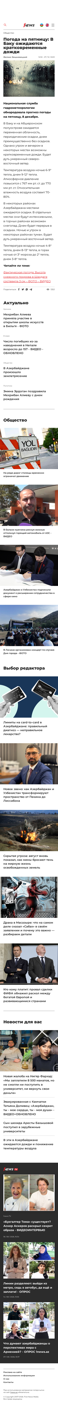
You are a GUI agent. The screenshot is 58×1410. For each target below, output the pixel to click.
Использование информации (19, 1376)
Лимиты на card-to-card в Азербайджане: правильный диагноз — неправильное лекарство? (25, 728)
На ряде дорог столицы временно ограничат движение (23, 475)
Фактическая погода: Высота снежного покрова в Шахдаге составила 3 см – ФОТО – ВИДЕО (27, 277)
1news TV (7, 1216)
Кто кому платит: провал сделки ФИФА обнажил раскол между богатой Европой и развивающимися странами (27, 995)
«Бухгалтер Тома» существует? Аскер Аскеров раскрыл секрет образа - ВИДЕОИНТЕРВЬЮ (28, 1226)
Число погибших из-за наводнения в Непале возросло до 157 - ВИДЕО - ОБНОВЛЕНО (23, 347)
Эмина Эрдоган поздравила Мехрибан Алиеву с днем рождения (24, 395)
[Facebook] (18, 289)
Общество (8, 33)
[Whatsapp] (26, 289)
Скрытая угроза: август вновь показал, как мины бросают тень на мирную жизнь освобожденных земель (28, 861)
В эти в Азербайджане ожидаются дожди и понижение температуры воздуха (28, 1144)
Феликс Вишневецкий (15, 57)
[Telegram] (30, 289)
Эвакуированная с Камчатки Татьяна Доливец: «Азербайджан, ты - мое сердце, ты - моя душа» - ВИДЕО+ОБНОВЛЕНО (28, 1108)
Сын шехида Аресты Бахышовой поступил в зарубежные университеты (28, 1127)
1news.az (14, 1392)
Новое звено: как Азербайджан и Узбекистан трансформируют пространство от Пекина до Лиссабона (28, 794)
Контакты (8, 1382)
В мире (6, 336)
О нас (6, 1379)
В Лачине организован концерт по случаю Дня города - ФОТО (28, 652)
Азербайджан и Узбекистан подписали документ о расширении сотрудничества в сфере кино (29, 593)
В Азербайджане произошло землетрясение (16, 372)
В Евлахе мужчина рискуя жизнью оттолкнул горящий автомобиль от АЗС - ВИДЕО (27, 533)
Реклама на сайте (12, 1372)
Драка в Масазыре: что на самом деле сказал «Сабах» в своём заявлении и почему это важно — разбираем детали (28, 928)
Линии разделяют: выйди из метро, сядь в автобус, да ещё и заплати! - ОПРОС (27, 1287)
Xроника (7, 309)
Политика (7, 386)
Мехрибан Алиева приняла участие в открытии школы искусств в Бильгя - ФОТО (23, 320)
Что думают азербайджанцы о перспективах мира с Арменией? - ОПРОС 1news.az (26, 1347)
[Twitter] (22, 289)
